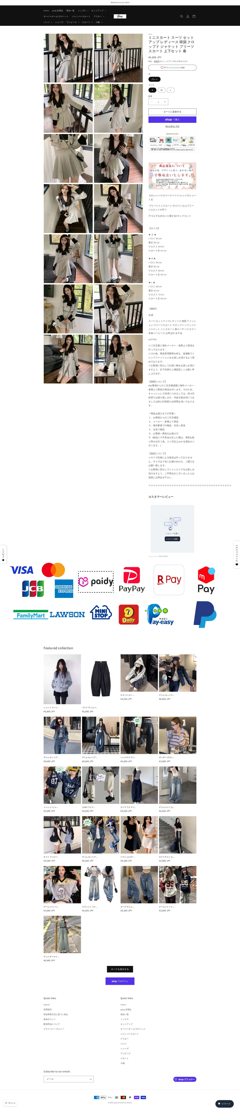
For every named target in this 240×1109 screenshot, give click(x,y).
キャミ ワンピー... (51, 857)
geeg (115, 1103)
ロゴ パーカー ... (127, 695)
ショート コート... (51, 708)
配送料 (156, 61)
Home (123, 1004)
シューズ (125, 1048)
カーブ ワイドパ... (128, 807)
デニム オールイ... (51, 957)
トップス (125, 1019)
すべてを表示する (120, 969)
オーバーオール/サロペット (133, 1029)
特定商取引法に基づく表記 (56, 1014)
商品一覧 (125, 1014)
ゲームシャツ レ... (51, 907)
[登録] (90, 1079)
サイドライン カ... (166, 857)
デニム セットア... (166, 695)
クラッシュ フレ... (89, 907)
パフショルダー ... (128, 857)
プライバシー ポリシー (54, 1029)
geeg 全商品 (126, 1009)
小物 (123, 1063)
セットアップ (127, 1024)
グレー (154, 79)
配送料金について (52, 1024)
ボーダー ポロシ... (166, 757)
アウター (125, 1039)
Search (47, 1004)
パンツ (124, 1043)
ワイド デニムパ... (89, 708)
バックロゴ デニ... (128, 757)
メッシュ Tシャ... (51, 807)
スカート (125, 1058)
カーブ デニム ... (127, 907)
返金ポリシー (50, 1019)
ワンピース (126, 1053)
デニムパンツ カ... (166, 807)
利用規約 (48, 1009)
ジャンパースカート (130, 1034)
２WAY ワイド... (88, 807)
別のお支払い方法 (172, 126)
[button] (83, 10)
